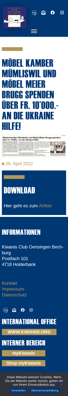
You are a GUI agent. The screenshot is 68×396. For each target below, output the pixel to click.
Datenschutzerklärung (44, 390)
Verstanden (19, 390)
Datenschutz (14, 294)
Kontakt (9, 283)
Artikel (45, 205)
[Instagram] (62, 12)
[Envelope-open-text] (43, 12)
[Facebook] (53, 12)
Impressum (13, 289)
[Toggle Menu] (34, 31)
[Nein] (61, 383)
